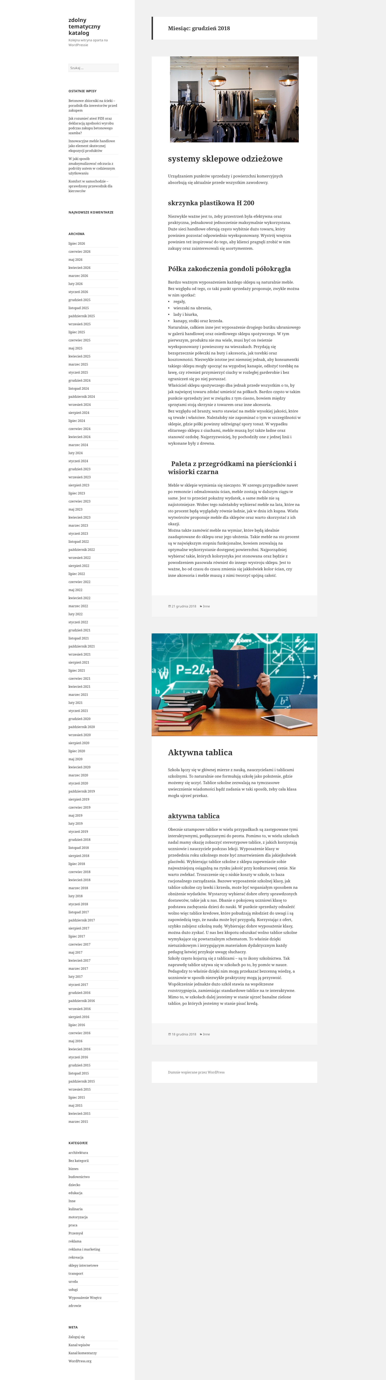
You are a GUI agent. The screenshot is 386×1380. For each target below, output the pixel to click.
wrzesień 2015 (80, 1089)
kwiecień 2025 (79, 356)
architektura (78, 1152)
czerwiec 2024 (79, 429)
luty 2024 (76, 453)
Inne (72, 1201)
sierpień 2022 (79, 566)
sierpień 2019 (79, 799)
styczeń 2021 (78, 711)
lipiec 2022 (77, 574)
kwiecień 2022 (79, 598)
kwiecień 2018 (79, 880)
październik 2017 (82, 920)
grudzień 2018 (79, 839)
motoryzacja (78, 1217)
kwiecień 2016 (79, 1049)
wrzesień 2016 (80, 1009)
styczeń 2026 (78, 292)
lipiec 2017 (77, 936)
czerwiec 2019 (79, 807)
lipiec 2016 (77, 1025)
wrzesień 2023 (80, 477)
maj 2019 (75, 815)
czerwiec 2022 (79, 582)
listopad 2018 (79, 847)
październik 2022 (82, 549)
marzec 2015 (78, 1121)
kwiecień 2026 (79, 267)
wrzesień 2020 (80, 735)
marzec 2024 (78, 445)
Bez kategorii (79, 1160)
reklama (75, 1241)
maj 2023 (75, 509)
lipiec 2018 (77, 864)
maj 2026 (75, 259)
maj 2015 (75, 1105)
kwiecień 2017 (79, 960)
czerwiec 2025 (79, 340)
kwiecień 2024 (79, 437)
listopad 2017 (79, 912)
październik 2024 (82, 396)
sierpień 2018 (79, 856)
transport (76, 1273)
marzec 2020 (78, 775)
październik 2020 (82, 727)
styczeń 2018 (78, 904)
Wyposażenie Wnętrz (85, 1297)
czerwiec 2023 (79, 501)
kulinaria (76, 1209)
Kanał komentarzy (83, 1353)
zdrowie (75, 1305)
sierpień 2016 (79, 1017)
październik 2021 (82, 646)
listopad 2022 (79, 541)
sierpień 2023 (79, 485)
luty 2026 (76, 284)
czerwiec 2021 (79, 678)
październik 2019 (82, 791)
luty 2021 (76, 702)
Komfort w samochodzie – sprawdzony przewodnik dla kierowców (90, 186)
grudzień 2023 (79, 469)
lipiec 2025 (77, 332)
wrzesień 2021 (80, 654)
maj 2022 (75, 590)
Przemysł (76, 1233)
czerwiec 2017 (79, 944)
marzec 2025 (78, 364)
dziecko (74, 1185)
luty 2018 (76, 896)
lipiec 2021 (77, 670)
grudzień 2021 (79, 630)
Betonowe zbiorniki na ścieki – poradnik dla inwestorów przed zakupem (93, 105)
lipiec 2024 (77, 421)
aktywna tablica (194, 815)
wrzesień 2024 (80, 404)
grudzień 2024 (79, 380)
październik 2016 (82, 1001)
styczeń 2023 (78, 533)
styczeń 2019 (78, 831)
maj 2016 (75, 1041)
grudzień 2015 (79, 1065)
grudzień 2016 (79, 992)
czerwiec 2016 (79, 1033)
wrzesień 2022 (80, 557)
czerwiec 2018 (79, 872)
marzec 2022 (78, 606)
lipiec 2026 (77, 243)
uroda (73, 1281)
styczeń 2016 (78, 1057)
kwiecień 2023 (79, 517)
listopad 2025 (79, 308)
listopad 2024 (79, 388)
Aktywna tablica (200, 752)
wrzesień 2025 (80, 324)
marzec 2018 (78, 888)
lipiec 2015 (77, 1097)
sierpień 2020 (79, 743)
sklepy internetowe (83, 1265)
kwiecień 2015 (79, 1113)
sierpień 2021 (79, 662)
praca (73, 1225)
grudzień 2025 (79, 300)
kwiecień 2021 (79, 686)
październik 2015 (82, 1081)
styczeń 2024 (78, 461)
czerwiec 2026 (79, 251)
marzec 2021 (78, 694)
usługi (73, 1289)
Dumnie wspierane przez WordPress (196, 1072)
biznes (73, 1169)
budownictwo (79, 1177)
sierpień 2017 (79, 928)
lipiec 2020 (77, 751)
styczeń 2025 (78, 372)
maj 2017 (75, 952)
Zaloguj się (77, 1337)
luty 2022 (76, 614)
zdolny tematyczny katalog (84, 26)
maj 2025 (75, 348)
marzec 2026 (78, 276)
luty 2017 (76, 976)
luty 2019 (76, 823)
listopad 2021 (79, 638)
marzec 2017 (78, 968)
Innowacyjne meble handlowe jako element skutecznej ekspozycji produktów (92, 146)
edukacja (75, 1193)
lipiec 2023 (77, 493)
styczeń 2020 (78, 783)
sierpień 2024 (79, 412)
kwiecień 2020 (79, 767)
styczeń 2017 (78, 984)
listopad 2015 (79, 1073)
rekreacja (76, 1257)
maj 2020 (75, 759)
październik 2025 (82, 316)
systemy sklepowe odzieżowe (225, 158)
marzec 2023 (78, 525)
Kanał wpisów (79, 1345)
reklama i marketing (84, 1249)
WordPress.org (80, 1361)
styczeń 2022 (78, 622)
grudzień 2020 (79, 719)
